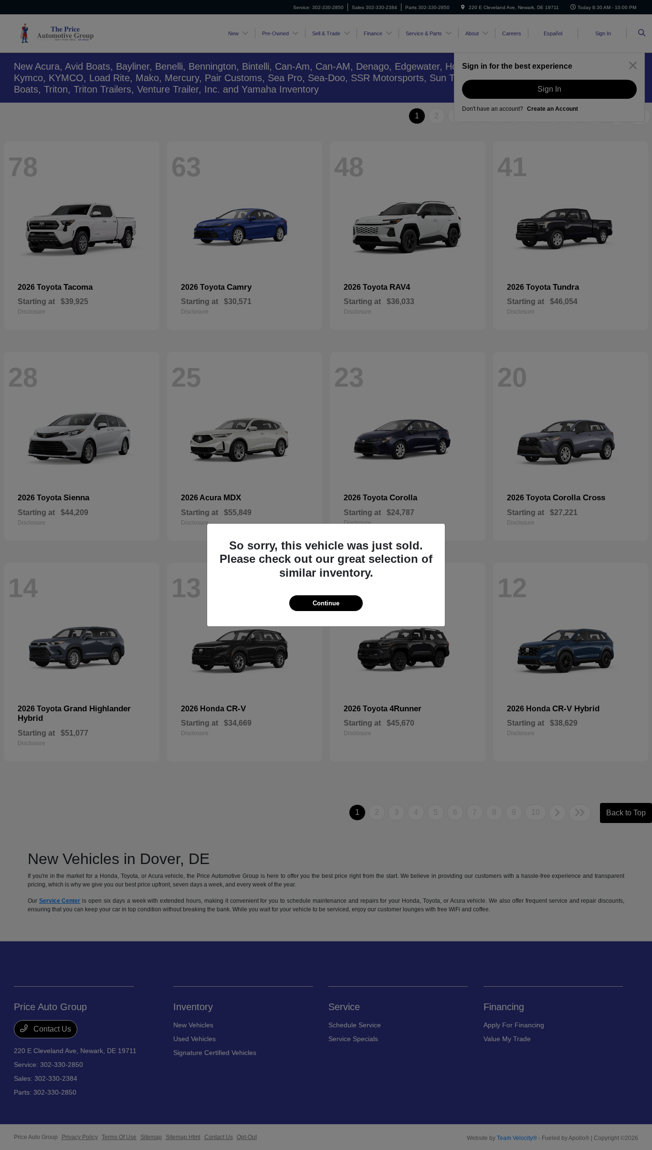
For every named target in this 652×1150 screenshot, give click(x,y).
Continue (326, 603)
